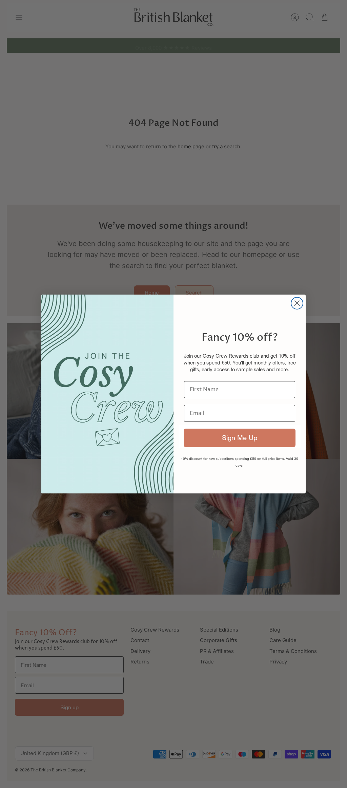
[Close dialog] (297, 303)
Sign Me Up (239, 437)
